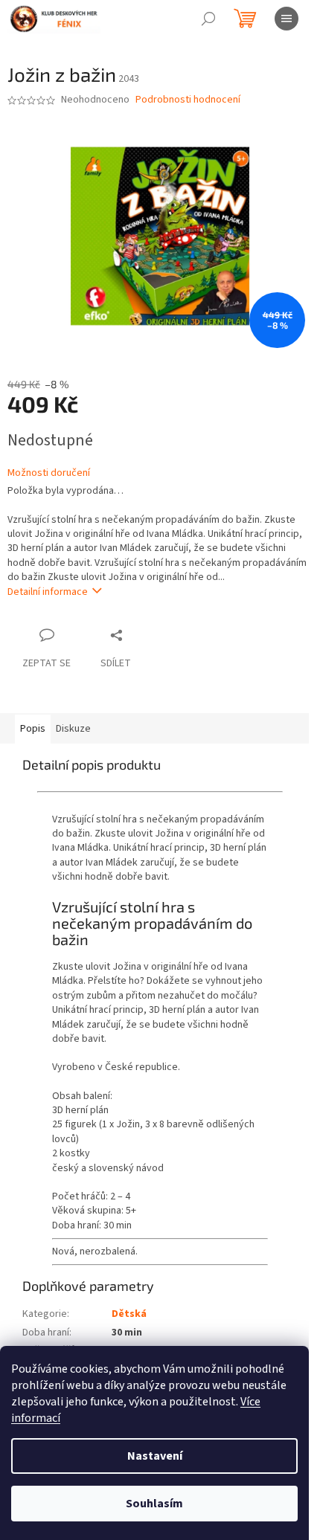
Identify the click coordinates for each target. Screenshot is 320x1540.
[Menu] (286, 18)
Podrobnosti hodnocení (187, 100)
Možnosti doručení (48, 473)
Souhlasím (154, 1503)
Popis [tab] (32, 728)
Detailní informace (47, 591)
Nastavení (154, 1456)
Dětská (129, 1314)
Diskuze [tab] (73, 728)
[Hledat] (208, 18)
